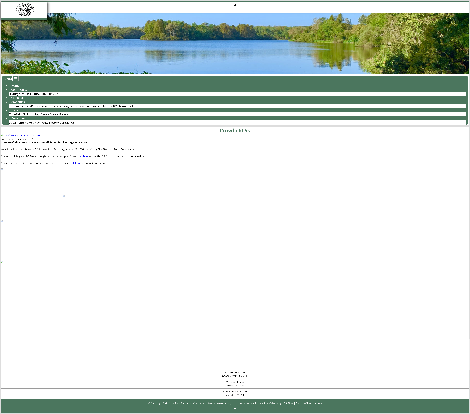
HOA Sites (287, 403)
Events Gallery (59, 114)
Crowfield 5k (17, 114)
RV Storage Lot (123, 106)
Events (15, 110)
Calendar (17, 98)
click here (83, 156)
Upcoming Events (37, 114)
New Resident (28, 94)
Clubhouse (106, 106)
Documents (16, 122)
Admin (318, 403)
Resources (18, 118)
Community (19, 89)
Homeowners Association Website (258, 403)
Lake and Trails (88, 106)
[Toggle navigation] (15, 78)
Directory (53, 122)
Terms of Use (304, 403)
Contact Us (67, 122)
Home (15, 85)
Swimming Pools (20, 106)
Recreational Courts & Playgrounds (54, 106)
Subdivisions (45, 94)
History (14, 94)
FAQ (56, 94)
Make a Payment (35, 122)
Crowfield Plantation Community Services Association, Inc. (202, 403)
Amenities (18, 102)
